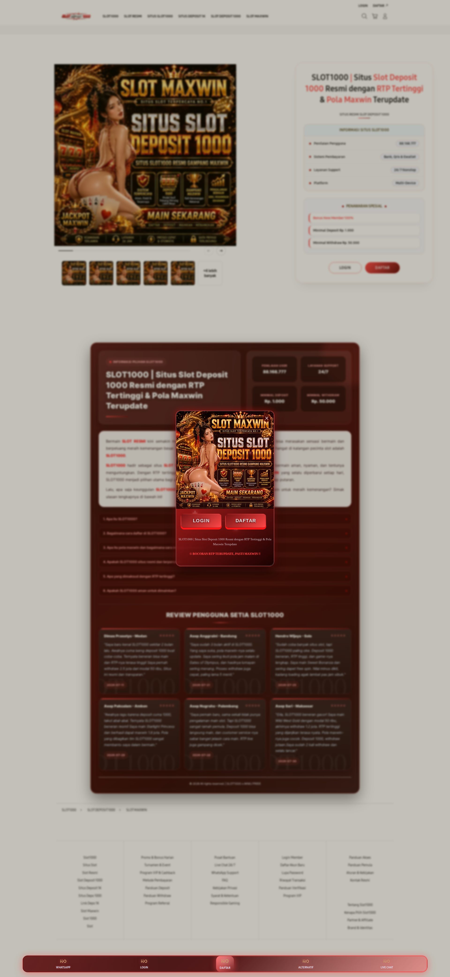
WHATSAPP (63, 967)
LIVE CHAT (387, 967)
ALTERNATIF (305, 967)
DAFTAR (246, 520)
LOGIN (201, 520)
